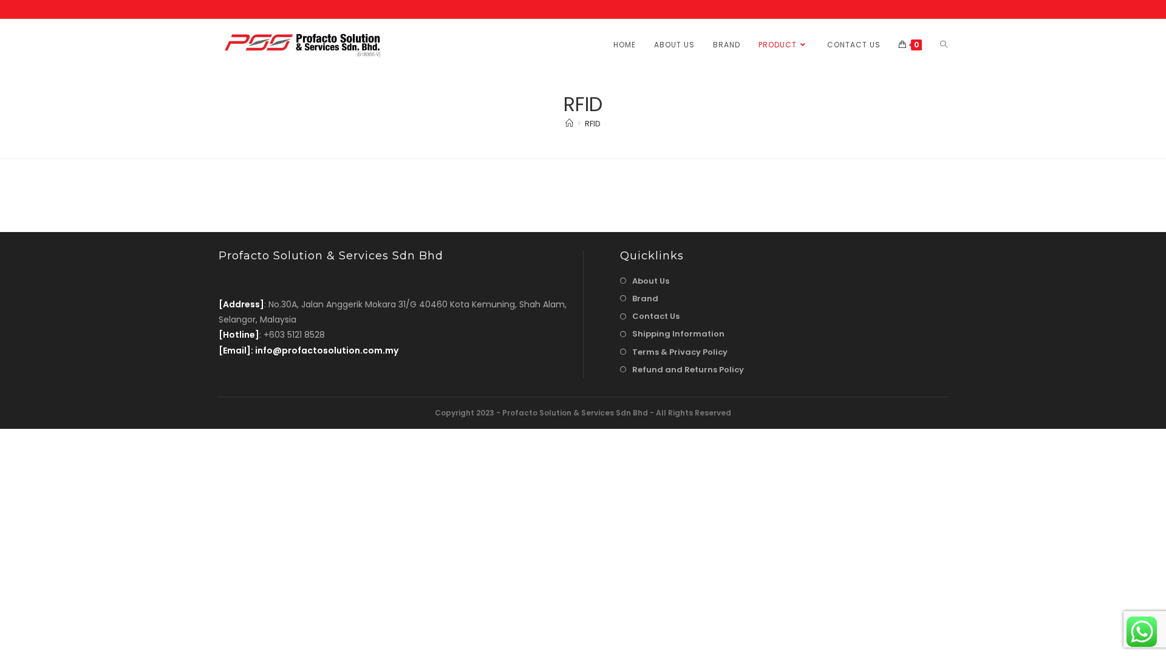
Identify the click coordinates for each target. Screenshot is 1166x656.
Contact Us (656, 316)
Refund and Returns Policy (688, 369)
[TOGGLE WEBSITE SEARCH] (943, 44)
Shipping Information (678, 334)
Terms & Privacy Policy (680, 352)
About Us (650, 281)
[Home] (569, 123)
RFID (593, 123)
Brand (645, 298)
